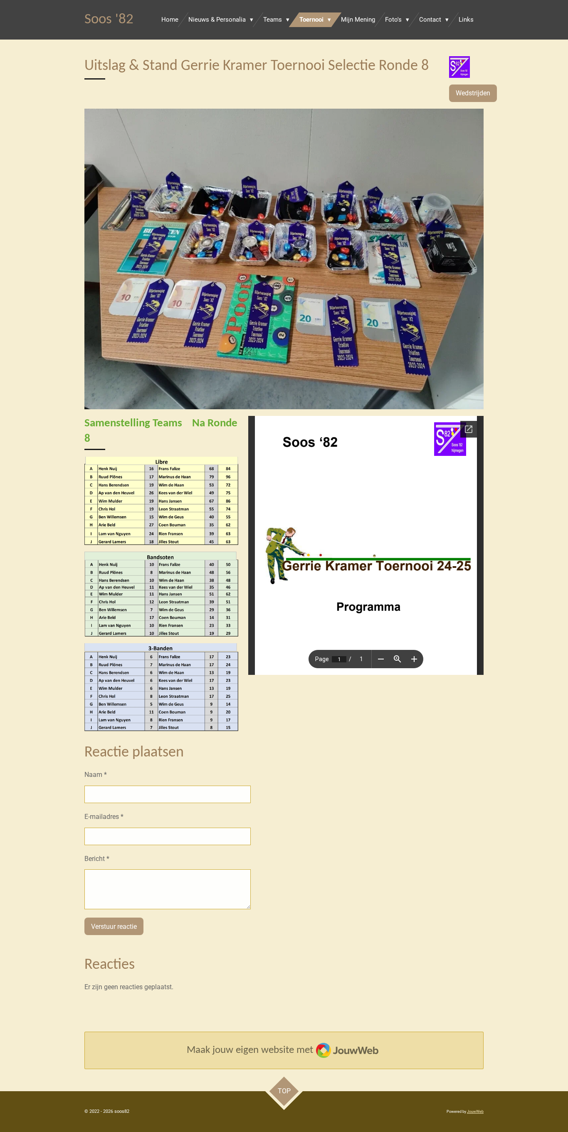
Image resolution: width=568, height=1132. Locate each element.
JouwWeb (475, 1112)
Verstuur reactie (114, 926)
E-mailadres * (103, 817)
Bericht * (96, 859)
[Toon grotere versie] (284, 259)
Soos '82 (108, 19)
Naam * (95, 775)
